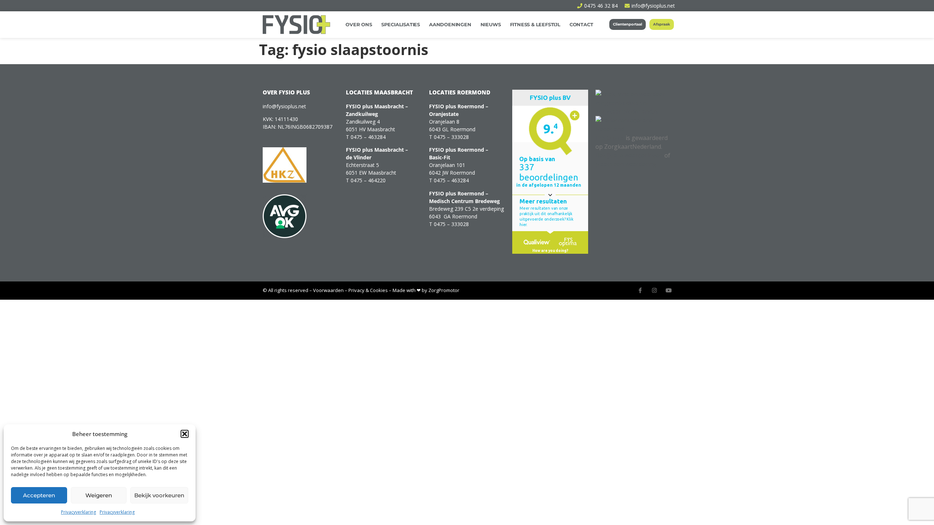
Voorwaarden (328, 290)
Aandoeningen (450, 24)
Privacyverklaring (78, 512)
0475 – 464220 (368, 180)
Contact (581, 24)
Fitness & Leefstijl (535, 24)
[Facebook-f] (640, 290)
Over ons (359, 24)
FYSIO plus (609, 138)
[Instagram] (654, 290)
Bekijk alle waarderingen (629, 155)
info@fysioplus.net (284, 106)
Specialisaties (400, 24)
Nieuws (490, 24)
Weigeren (98, 495)
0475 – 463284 (368, 136)
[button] (184, 434)
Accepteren (39, 495)
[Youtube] (668, 290)
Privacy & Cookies (368, 290)
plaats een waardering (626, 164)
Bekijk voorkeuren (159, 495)
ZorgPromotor (443, 290)
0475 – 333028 (451, 136)
